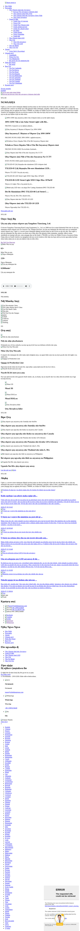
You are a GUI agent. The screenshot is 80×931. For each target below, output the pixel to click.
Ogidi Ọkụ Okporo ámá (21, 25)
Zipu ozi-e (4, 722)
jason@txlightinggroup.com (18, 606)
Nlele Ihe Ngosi (10, 62)
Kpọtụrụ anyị (9, 85)
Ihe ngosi (12, 64)
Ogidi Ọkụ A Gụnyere (20, 21)
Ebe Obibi (8, 6)
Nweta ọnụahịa (6, 89)
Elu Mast (16, 30)
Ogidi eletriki (17, 32)
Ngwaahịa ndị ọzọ (7, 211)
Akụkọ (7, 49)
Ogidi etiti (16, 36)
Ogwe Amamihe (18, 34)
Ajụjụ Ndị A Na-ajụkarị (17, 51)
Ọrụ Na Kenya (14, 70)
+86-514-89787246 (18, 609)
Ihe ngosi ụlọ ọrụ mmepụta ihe (19, 61)
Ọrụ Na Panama (14, 74)
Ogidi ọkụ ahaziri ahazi (21, 29)
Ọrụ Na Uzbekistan (15, 83)
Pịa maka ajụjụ (6, 674)
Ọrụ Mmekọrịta (14, 59)
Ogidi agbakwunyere (20, 27)
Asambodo (12, 55)
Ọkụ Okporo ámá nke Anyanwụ (19, 10)
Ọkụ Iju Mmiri (14, 45)
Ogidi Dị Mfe (13, 19)
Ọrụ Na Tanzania (15, 77)
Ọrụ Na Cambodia (15, 68)
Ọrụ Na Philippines (15, 76)
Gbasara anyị (9, 53)
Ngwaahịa (8, 8)
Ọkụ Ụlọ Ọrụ (13, 47)
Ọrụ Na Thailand (14, 79)
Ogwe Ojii (16, 23)
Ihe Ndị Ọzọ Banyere (8, 242)
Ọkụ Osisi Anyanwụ (20, 17)
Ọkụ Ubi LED (18, 44)
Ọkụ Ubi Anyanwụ (19, 42)
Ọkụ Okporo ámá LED (16, 38)
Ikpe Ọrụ (8, 66)
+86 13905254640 (18, 608)
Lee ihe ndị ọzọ (6, 470)
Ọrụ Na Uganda (14, 81)
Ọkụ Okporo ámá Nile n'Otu (22, 14)
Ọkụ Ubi (12, 40)
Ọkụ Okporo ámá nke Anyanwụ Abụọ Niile (27, 15)
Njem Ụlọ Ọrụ (14, 57)
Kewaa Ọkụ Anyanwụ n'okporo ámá (25, 12)
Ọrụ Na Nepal (14, 72)
